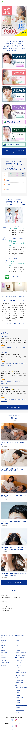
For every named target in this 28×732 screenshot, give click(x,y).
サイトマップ (18, 712)
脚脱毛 (18, 700)
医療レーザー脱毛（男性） (21, 705)
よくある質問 (4, 652)
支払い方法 (3, 645)
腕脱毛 (7, 189)
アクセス (3, 650)
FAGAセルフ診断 (5, 662)
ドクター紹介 (4, 640)
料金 (2, 642)
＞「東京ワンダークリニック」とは (14, 323)
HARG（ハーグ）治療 (20, 655)
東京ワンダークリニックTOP (7, 635)
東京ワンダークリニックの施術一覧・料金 (14, 151)
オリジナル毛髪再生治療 (21, 652)
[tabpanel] (14, 21)
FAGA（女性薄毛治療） (20, 657)
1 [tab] (9, 36)
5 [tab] (18, 36)
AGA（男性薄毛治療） (19, 635)
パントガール (19, 662)
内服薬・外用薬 (19, 637)
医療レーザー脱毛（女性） (21, 687)
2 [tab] (11, 36)
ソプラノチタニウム (20, 710)
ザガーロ (19, 642)
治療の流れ (3, 647)
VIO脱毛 (8, 185)
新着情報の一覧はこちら (13, 407)
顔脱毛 (18, 690)
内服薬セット (19, 650)
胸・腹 (18, 695)
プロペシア (19, 640)
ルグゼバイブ (19, 665)
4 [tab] (15, 36)
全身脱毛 (8, 180)
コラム (2, 655)
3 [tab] (13, 36)
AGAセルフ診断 (5, 660)
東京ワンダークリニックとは (7, 637)
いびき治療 (3, 665)
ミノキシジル (19, 647)
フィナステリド (20, 645)
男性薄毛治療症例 (19, 680)
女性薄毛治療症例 (19, 682)
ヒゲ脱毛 (19, 707)
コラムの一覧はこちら (13, 582)
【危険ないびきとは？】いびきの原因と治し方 (13, 347)
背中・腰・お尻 (20, 697)
